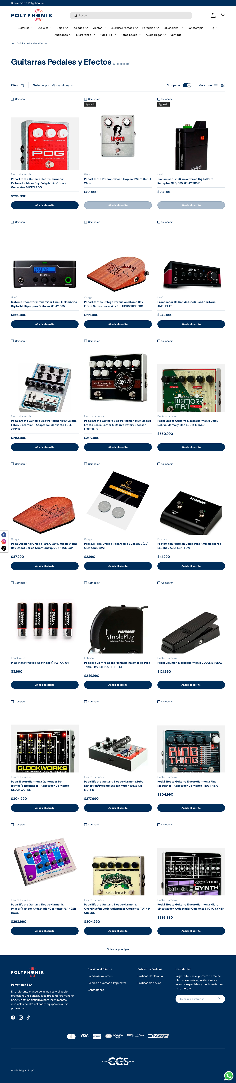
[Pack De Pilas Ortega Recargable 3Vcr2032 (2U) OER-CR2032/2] (118, 501)
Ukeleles (43, 28)
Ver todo (176, 35)
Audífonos (61, 35)
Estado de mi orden (100, 976)
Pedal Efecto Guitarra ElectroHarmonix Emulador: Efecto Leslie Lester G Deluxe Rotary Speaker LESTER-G (117, 425)
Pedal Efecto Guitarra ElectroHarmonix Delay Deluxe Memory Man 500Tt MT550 (187, 423)
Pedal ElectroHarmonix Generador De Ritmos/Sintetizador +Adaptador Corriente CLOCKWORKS (40, 786)
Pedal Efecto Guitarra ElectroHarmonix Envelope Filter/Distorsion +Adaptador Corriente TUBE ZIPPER (44, 425)
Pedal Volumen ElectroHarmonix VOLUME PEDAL (189, 663)
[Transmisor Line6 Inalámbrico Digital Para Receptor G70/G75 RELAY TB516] (191, 136)
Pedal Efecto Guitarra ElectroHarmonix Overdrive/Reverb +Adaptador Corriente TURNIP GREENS (117, 909)
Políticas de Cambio (150, 976)
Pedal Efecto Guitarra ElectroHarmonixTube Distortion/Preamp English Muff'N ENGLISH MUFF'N (113, 786)
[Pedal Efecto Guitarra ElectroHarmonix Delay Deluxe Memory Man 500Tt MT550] (191, 378)
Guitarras (23, 28)
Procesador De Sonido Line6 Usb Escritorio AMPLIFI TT (186, 304)
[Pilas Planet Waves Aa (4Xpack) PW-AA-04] (45, 619)
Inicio (13, 43)
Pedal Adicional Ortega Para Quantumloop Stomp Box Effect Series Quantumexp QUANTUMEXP (44, 546)
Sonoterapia (195, 28)
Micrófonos (83, 35)
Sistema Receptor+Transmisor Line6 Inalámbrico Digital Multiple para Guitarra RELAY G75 (44, 304)
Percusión (148, 28)
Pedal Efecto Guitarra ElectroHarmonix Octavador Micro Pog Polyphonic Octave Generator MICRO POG (38, 183)
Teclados (78, 28)
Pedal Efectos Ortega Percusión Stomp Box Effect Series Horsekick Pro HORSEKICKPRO (113, 304)
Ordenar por (41, 85)
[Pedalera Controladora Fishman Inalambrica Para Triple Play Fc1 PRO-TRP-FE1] (118, 619)
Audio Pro (106, 35)
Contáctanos (96, 990)
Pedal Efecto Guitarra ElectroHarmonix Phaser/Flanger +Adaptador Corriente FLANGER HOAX (43, 909)
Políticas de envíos (149, 983)
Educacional (171, 28)
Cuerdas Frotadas (122, 28)
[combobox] (131, 15)
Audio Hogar (154, 35)
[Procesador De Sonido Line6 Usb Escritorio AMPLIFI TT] (191, 259)
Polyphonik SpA (26, 1070)
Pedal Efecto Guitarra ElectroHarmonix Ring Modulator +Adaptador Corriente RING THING (187, 784)
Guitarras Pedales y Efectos (33, 43)
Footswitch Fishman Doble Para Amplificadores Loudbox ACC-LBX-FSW (189, 546)
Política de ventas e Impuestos (107, 983)
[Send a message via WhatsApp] (228, 1075)
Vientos (97, 28)
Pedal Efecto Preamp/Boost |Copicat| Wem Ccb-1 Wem (117, 181)
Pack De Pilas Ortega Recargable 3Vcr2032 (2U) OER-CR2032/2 (116, 546)
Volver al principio (118, 949)
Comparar (173, 85)
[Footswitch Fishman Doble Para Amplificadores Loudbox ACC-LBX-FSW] (191, 501)
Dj (213, 28)
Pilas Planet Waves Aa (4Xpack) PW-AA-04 (40, 663)
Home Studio (129, 35)
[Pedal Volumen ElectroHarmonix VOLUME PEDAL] (191, 619)
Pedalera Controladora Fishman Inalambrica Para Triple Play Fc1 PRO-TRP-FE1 (117, 665)
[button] (223, 15)
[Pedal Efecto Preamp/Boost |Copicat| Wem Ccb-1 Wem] (118, 136)
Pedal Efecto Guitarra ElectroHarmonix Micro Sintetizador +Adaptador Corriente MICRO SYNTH (190, 906)
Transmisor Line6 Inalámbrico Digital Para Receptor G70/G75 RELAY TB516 (185, 181)
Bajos (60, 28)
